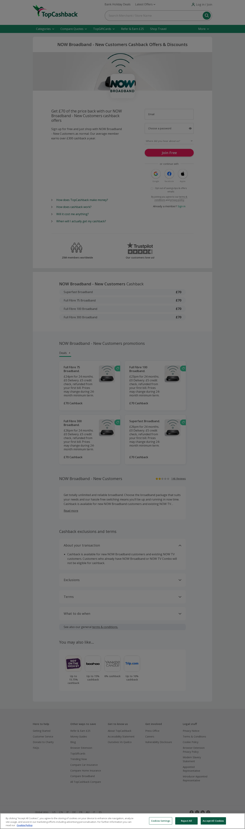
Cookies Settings (160, 820)
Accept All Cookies (213, 820)
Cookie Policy (24, 825)
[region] (122, 821)
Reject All (186, 820)
